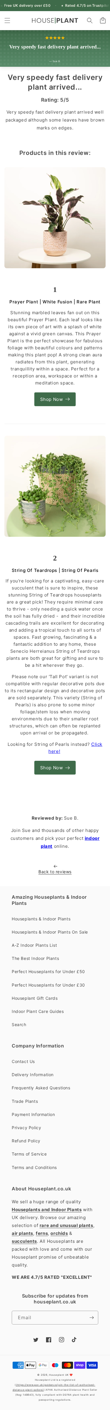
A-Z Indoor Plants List (34, 945)
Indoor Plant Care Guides (38, 1011)
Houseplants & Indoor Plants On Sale (50, 931)
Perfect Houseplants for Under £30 (48, 984)
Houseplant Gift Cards (35, 998)
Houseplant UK (59, 1374)
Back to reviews (55, 871)
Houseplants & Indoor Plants (41, 918)
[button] (7, 20)
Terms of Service (29, 1153)
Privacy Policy (26, 1127)
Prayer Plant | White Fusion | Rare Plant (55, 302)
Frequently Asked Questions (41, 1087)
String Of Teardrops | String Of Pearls (55, 570)
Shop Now (51, 399)
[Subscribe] (91, 1317)
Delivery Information (33, 1074)
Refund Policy (26, 1140)
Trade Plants (25, 1101)
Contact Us (23, 1061)
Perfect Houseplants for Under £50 (48, 971)
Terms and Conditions (34, 1167)
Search (19, 1024)
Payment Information (33, 1114)
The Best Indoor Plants (35, 958)
